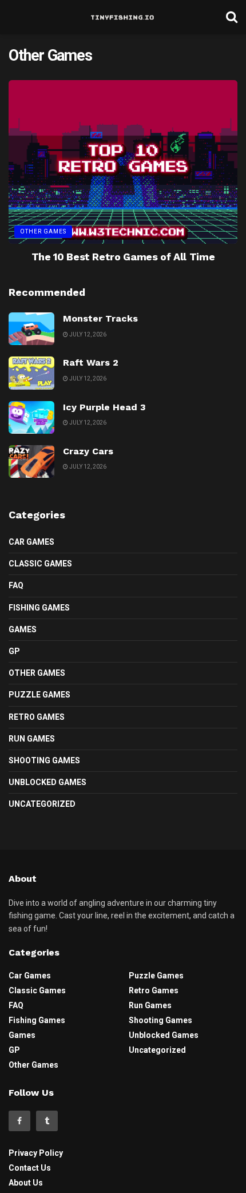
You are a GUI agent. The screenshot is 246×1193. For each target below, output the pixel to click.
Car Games (31, 541)
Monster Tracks (100, 318)
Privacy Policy (36, 1153)
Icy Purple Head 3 (104, 407)
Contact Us (30, 1167)
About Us (26, 1182)
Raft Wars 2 (90, 362)
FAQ (16, 585)
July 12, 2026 (87, 334)
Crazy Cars (88, 451)
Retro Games (37, 717)
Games (23, 629)
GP (14, 651)
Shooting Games (44, 760)
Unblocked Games (47, 782)
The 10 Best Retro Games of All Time (123, 257)
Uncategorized (42, 803)
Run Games (32, 738)
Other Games (43, 231)
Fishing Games (39, 607)
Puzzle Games (39, 694)
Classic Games (40, 563)
